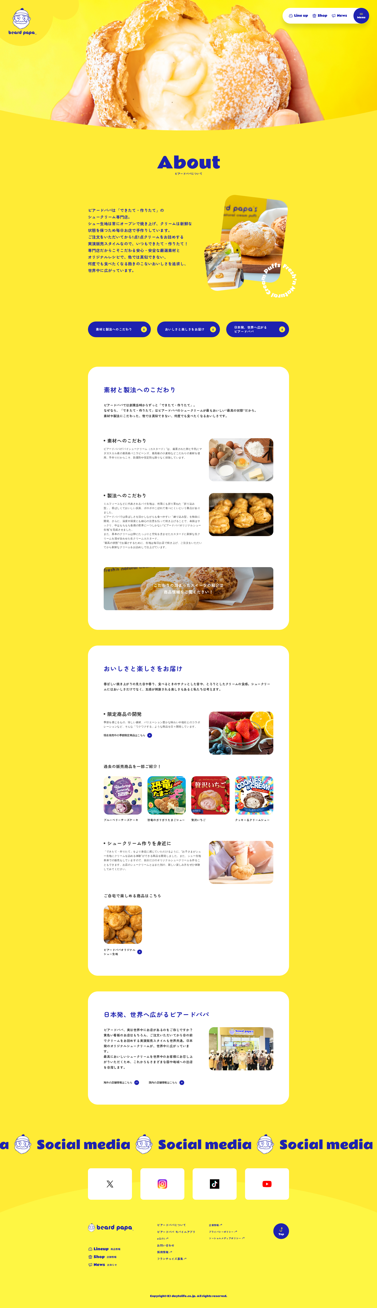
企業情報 (214, 1225)
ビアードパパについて (171, 1225)
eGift (161, 1238)
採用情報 (163, 1252)
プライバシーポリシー (221, 1231)
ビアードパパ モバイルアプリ (176, 1232)
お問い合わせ (165, 1245)
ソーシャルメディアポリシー (225, 1238)
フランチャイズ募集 (170, 1259)
